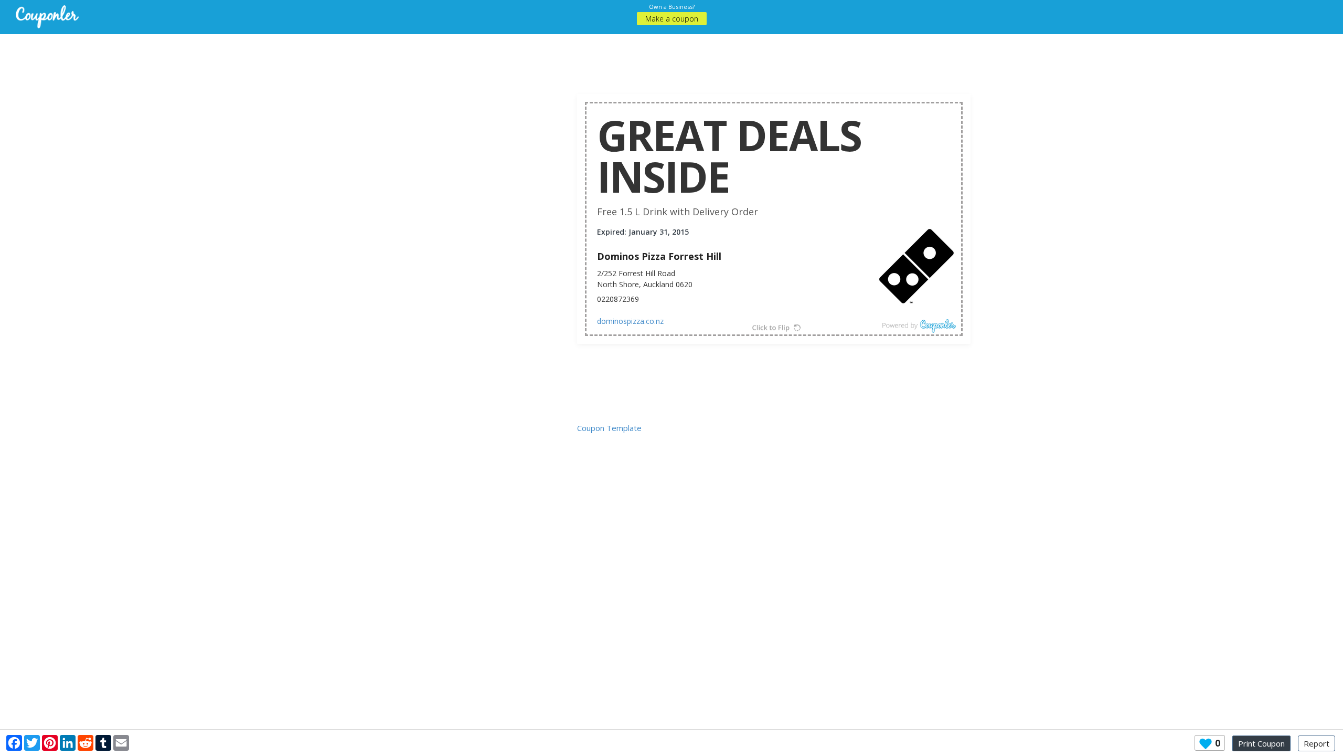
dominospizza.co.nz (630, 321)
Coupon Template (609, 428)
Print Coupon (1261, 743)
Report (1316, 743)
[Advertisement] (671, 57)
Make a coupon (671, 19)
